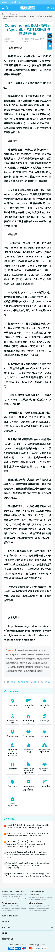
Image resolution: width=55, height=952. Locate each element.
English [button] (15, 2)
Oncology (13, 14)
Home (4, 14)
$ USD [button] (4, 2)
